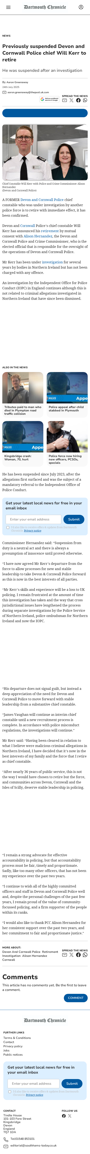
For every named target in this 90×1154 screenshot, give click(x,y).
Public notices (13, 1055)
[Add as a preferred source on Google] (49, 99)
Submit (74, 519)
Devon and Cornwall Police (42, 200)
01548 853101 (25, 1139)
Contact (8, 1042)
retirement (50, 231)
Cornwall (27, 226)
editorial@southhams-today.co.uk (33, 1146)
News (6, 35)
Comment (76, 998)
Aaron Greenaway (17, 82)
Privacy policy (12, 1046)
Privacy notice (32, 530)
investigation (52, 262)
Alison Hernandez (38, 236)
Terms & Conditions (17, 1038)
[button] (8, 7)
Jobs (6, 1050)
